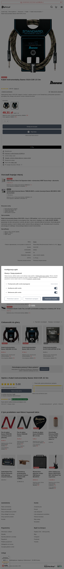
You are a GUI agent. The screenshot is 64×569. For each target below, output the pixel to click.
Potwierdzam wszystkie (51, 298)
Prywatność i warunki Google (33, 279)
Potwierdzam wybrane (13, 298)
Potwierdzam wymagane (31, 298)
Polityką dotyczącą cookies (42, 276)
